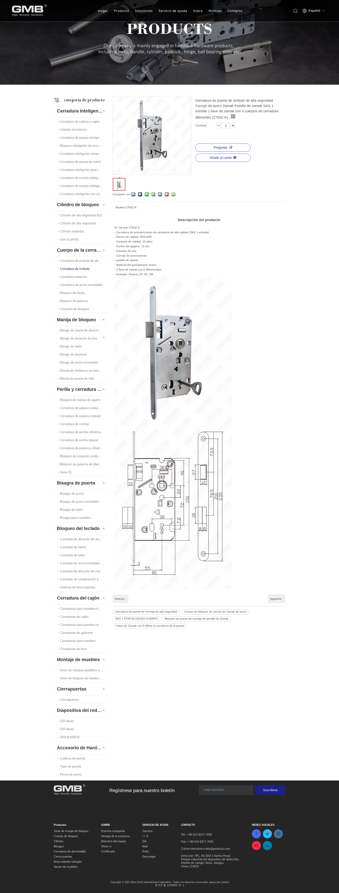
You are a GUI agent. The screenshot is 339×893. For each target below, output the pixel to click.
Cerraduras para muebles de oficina (84, 608)
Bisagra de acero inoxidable (79, 501)
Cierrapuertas (72, 689)
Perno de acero (70, 774)
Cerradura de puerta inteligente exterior (84, 137)
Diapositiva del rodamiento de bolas (83, 710)
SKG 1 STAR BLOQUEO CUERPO (136, 618)
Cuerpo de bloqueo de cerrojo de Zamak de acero (215, 611)
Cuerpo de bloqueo (66, 836)
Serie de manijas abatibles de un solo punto (84, 670)
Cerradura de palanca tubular (80, 416)
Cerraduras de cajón (74, 616)
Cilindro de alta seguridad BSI (81, 215)
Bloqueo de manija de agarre (80, 400)
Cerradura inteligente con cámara (83, 194)
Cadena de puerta (72, 758)
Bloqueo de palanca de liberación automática (84, 464)
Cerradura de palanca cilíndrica (82, 448)
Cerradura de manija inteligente (82, 186)
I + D (145, 836)
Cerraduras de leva (73, 649)
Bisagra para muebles (75, 517)
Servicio (147, 831)
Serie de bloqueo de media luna (82, 678)
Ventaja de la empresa (115, 836)
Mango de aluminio (73, 354)
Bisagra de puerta (76, 483)
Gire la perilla (69, 239)
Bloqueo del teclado (78, 528)
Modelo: (121, 207)
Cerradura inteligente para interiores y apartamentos (84, 170)
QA (144, 841)
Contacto (235, 11)
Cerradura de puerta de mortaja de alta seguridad (146, 611)
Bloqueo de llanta (72, 293)
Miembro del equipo (113, 841)
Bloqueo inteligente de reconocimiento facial (84, 145)
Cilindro (58, 841)
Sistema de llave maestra (77, 587)
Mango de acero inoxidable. (79, 362)
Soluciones (144, 11)
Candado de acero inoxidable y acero (84, 563)
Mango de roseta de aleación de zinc (84, 330)
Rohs (145, 851)
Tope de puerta (70, 766)
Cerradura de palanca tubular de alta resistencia (84, 408)
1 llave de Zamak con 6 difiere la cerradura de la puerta (149, 625)
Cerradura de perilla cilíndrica (80, 432)
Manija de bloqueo (76, 319)
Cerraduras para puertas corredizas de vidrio (84, 624)
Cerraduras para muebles (78, 641)
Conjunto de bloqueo (74, 309)
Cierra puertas (63, 856)
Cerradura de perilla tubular (79, 440)
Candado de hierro (73, 547)
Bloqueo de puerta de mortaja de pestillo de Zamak (197, 618)
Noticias (215, 11)
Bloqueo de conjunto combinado (82, 456)
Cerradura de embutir (75, 268)
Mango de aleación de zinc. (79, 338)
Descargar (149, 856)
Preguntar (220, 147)
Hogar (103, 11)
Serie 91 (66, 472)
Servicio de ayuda (173, 11)
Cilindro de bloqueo (78, 204)
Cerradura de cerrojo (74, 424)
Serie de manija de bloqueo (71, 831)
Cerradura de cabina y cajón (79, 121)
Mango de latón (71, 346)
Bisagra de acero (72, 493)
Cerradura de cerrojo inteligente (82, 178)
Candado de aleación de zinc (80, 571)
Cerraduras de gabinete (76, 632)
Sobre (198, 11)
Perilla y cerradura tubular (83, 389)
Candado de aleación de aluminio (83, 539)
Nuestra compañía (113, 831)
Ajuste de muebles (65, 866)
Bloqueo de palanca (74, 301)
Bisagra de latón (71, 509)
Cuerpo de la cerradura (81, 250)
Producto (121, 11)
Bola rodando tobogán (68, 861)
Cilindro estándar (72, 231)
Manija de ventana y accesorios (82, 370)
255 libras (67, 729)
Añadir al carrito (221, 157)
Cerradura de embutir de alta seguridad (84, 260)
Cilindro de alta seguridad (78, 223)
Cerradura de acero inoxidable (81, 285)
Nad (145, 846)
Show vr (106, 846)
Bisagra (59, 846)
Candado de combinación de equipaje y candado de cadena (84, 579)
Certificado (108, 851)
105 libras (67, 721)
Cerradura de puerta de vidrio (80, 161)
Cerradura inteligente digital (83, 110)
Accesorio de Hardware (82, 747)
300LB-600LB (69, 737)
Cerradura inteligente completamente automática (84, 153)
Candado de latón (72, 555)
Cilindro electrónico (73, 129)
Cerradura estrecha (73, 277)
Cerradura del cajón (78, 598)
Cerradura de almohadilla (70, 851)
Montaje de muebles (78, 659)
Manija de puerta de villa (77, 378)
